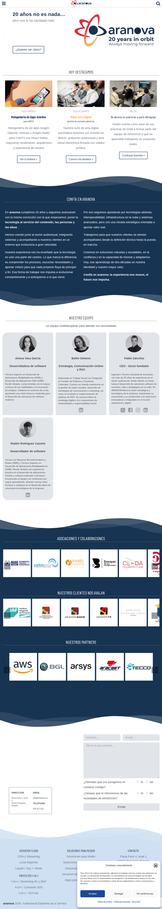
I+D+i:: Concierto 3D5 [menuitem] (28, 887)
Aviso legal (136, 902)
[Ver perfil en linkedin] (81, 410)
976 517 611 (38, 809)
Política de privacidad (122, 902)
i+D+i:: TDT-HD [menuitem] (28, 893)
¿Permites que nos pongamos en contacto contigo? (104, 784)
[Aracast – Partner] (110, 667)
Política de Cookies (105, 902)
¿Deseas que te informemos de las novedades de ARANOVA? (106, 796)
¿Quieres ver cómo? (28, 49)
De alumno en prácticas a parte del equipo (133, 117)
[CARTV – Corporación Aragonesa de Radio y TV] (46, 612)
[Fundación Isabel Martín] (75, 563)
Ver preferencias (145, 893)
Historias (29, 111)
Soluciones (81, 111)
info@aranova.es (40, 798)
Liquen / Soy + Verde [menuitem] (28, 868)
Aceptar (93, 893)
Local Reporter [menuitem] (28, 862)
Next (157, 36)
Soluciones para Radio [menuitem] (81, 856)
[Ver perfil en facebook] (130, 410)
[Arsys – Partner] (81, 667)
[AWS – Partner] (23, 667)
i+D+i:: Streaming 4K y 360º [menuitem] (28, 881)
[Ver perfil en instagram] (137, 410)
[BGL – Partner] (52, 667)
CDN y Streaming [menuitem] (29, 856)
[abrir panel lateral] (4, 3)
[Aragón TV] (104, 612)
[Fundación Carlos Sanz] (46, 563)
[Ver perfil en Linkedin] (122, 410)
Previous (5, 36)
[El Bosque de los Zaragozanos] (104, 563)
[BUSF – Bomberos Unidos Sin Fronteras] (17, 563)
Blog (133, 111)
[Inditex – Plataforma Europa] (133, 612)
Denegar (118, 893)
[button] (155, 865)
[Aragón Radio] (75, 612)
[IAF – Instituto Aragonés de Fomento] (17, 612)
